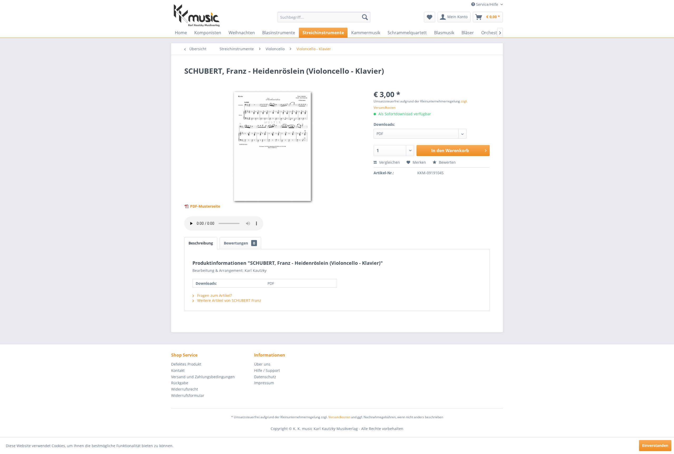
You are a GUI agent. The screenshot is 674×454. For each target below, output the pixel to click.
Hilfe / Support (267, 370)
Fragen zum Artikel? (214, 295)
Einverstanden (655, 445)
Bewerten (447, 162)
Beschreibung (201, 243)
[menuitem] (323, 17)
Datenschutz (265, 376)
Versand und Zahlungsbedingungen (203, 376)
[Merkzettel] (429, 17)
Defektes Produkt (186, 364)
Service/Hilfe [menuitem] (487, 4)
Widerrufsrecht (184, 389)
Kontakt (178, 370)
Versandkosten (339, 417)
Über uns (262, 364)
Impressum (264, 382)
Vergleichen (389, 162)
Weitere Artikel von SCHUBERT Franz (228, 300)
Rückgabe (179, 382)
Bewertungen (239, 243)
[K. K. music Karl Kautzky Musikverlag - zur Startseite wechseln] (197, 15)
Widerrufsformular (187, 395)
